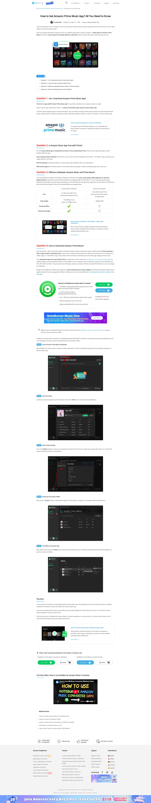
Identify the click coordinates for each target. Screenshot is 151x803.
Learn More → (75, 134)
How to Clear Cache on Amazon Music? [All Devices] (54, 728)
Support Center (95, 756)
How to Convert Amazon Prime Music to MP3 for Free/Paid (56, 722)
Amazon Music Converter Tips (54, 8)
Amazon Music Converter (40, 764)
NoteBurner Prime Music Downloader (98, 259)
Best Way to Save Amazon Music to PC (50, 725)
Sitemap (88, 793)
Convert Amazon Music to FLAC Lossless (74, 766)
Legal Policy (73, 793)
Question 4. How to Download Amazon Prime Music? (56, 89)
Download (97, 3)
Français (112, 765)
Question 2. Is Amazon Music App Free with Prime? (56, 83)
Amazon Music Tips (93, 22)
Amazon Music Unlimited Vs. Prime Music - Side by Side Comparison (87, 222)
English (112, 756)
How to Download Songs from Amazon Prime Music (86, 123)
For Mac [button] (86, 3)
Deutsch (112, 762)
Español (112, 768)
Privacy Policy (65, 793)
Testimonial (81, 793)
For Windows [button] (75, 3)
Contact (95, 793)
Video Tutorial (95, 767)
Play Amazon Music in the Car (71, 774)
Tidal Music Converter (39, 767)
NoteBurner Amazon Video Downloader (92, 330)
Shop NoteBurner (96, 758)
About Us (56, 793)
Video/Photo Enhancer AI (40, 776)
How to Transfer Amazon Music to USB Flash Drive (54, 716)
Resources (116, 3)
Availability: (98, 296)
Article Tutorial (95, 764)
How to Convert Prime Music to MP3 (50, 719)
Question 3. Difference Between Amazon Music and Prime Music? (60, 86)
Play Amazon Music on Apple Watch (72, 777)
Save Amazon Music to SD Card (71, 772)
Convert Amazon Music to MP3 (71, 756)
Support (106, 3)
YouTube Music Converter (40, 770)
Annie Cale (58, 22)
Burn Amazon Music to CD (70, 769)
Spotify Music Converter (40, 759)
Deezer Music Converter (40, 773)
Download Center (96, 761)
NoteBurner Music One (40, 756)
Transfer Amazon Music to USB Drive (73, 758)
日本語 (112, 759)
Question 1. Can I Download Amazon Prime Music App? (57, 80)
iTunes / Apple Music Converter (42, 761)
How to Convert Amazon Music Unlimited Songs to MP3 (87, 628)
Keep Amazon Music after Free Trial (72, 780)
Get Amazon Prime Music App (72, 8)
